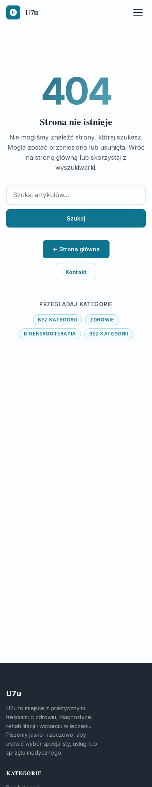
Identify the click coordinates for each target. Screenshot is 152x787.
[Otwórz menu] (138, 12)
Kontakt (76, 272)
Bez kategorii (57, 320)
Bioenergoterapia (50, 334)
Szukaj (76, 218)
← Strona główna (76, 249)
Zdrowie (102, 320)
